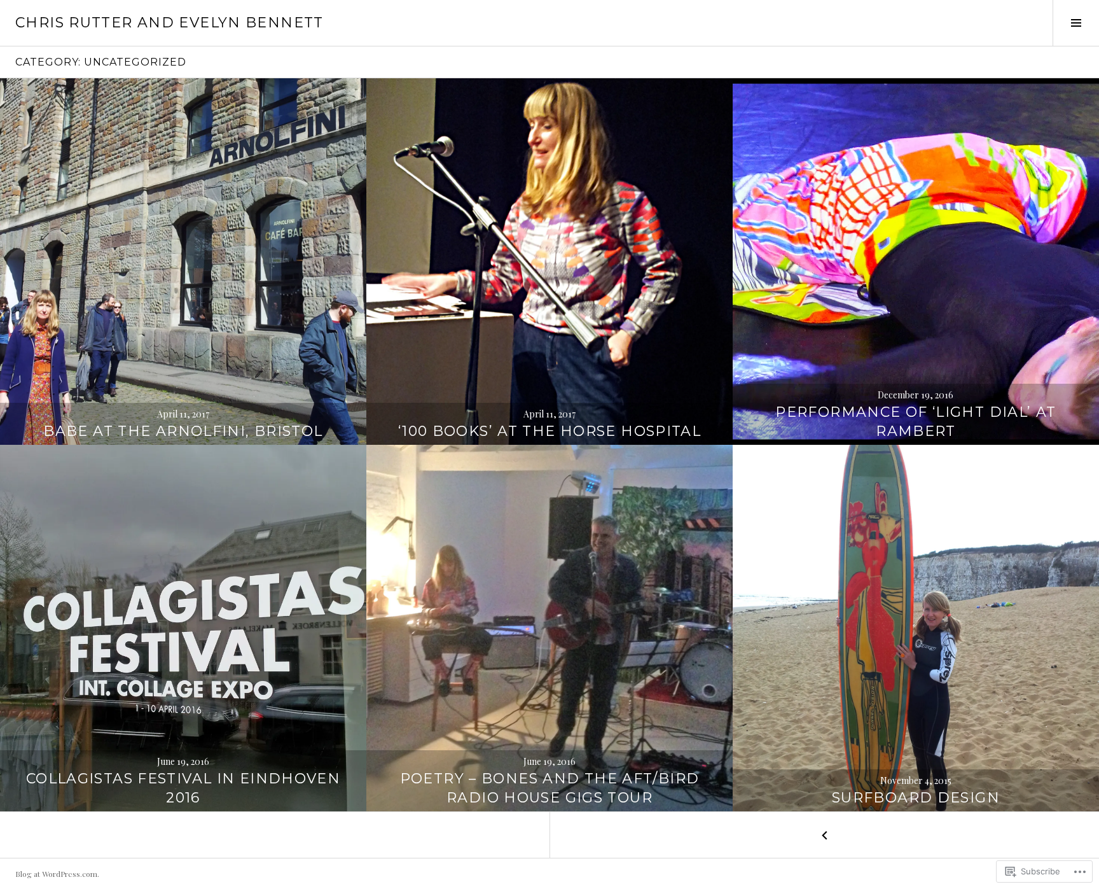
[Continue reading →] (183, 261)
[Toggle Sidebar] (1076, 23)
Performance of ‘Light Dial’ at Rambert (915, 421)
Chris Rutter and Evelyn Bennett (169, 22)
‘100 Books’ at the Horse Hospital (549, 431)
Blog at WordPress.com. (57, 874)
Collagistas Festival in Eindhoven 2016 (183, 788)
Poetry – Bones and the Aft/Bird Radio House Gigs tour (550, 788)
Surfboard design (916, 797)
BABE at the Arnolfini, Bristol (182, 431)
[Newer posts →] (824, 835)
